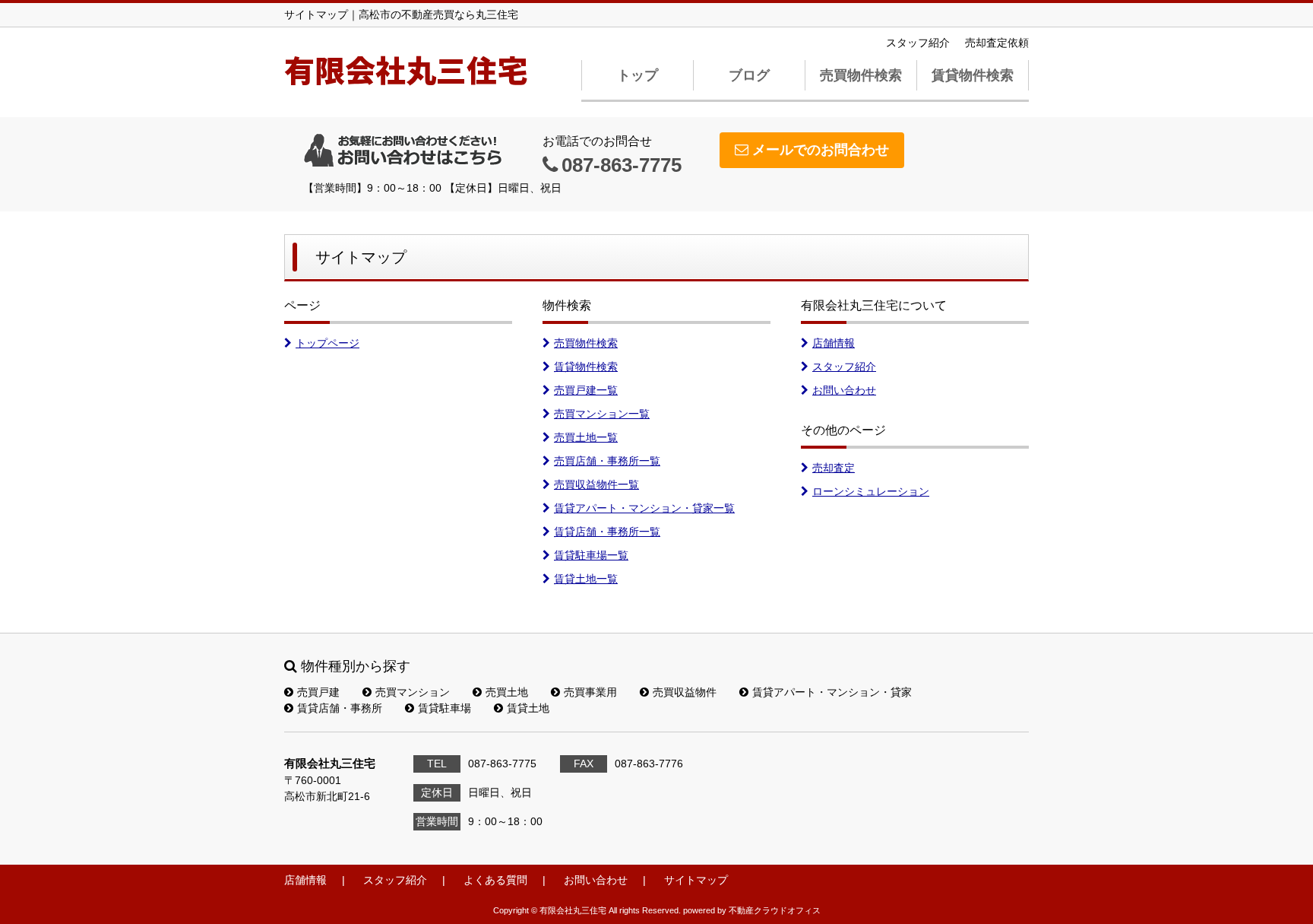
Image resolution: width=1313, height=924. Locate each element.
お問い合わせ (844, 390)
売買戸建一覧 (586, 390)
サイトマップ (696, 880)
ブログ (749, 75)
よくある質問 (495, 880)
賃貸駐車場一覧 (591, 555)
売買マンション (412, 692)
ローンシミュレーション (870, 491)
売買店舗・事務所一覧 (607, 461)
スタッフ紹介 (918, 43)
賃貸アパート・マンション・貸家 (832, 692)
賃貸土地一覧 (586, 579)
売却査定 (833, 468)
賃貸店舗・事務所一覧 (607, 532)
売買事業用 (590, 692)
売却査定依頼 (997, 43)
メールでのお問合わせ (820, 149)
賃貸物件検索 (973, 75)
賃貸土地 (528, 708)
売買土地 (507, 692)
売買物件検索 (861, 75)
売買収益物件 (685, 692)
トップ (637, 75)
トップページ (327, 343)
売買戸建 (318, 692)
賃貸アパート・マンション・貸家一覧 (644, 508)
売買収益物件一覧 (596, 484)
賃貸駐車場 (444, 708)
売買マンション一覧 (602, 414)
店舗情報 (833, 343)
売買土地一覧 (586, 437)
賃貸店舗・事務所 (339, 708)
